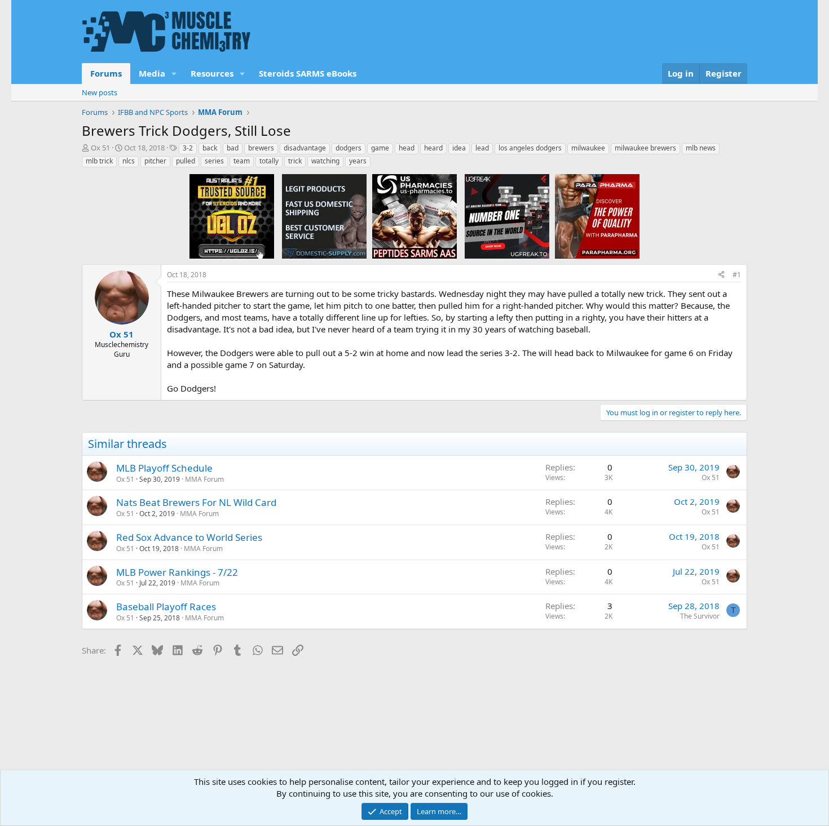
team (241, 161)
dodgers (348, 148)
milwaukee (588, 148)
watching (325, 161)
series (214, 161)
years (358, 161)
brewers (261, 148)
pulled (185, 161)
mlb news (701, 148)
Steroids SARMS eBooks (307, 73)
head (406, 148)
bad (233, 148)
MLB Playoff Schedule (164, 467)
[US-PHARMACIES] (414, 215)
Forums (106, 73)
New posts (99, 92)
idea (459, 148)
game (380, 148)
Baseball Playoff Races (166, 606)
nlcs (128, 161)
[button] (174, 73)
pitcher (155, 161)
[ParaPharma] (597, 215)
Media (152, 73)
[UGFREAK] (507, 215)
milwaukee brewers (645, 148)
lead (482, 148)
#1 (737, 274)
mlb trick (99, 161)
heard (433, 148)
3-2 (188, 148)
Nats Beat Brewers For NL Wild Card (196, 502)
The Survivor (700, 616)
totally (269, 161)
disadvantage (305, 148)
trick (295, 161)
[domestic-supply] (324, 215)
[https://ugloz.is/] (231, 215)
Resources (212, 73)
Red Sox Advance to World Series (189, 537)
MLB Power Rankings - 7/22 (177, 572)
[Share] (721, 275)
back (209, 148)
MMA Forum (204, 479)
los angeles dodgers (530, 148)
